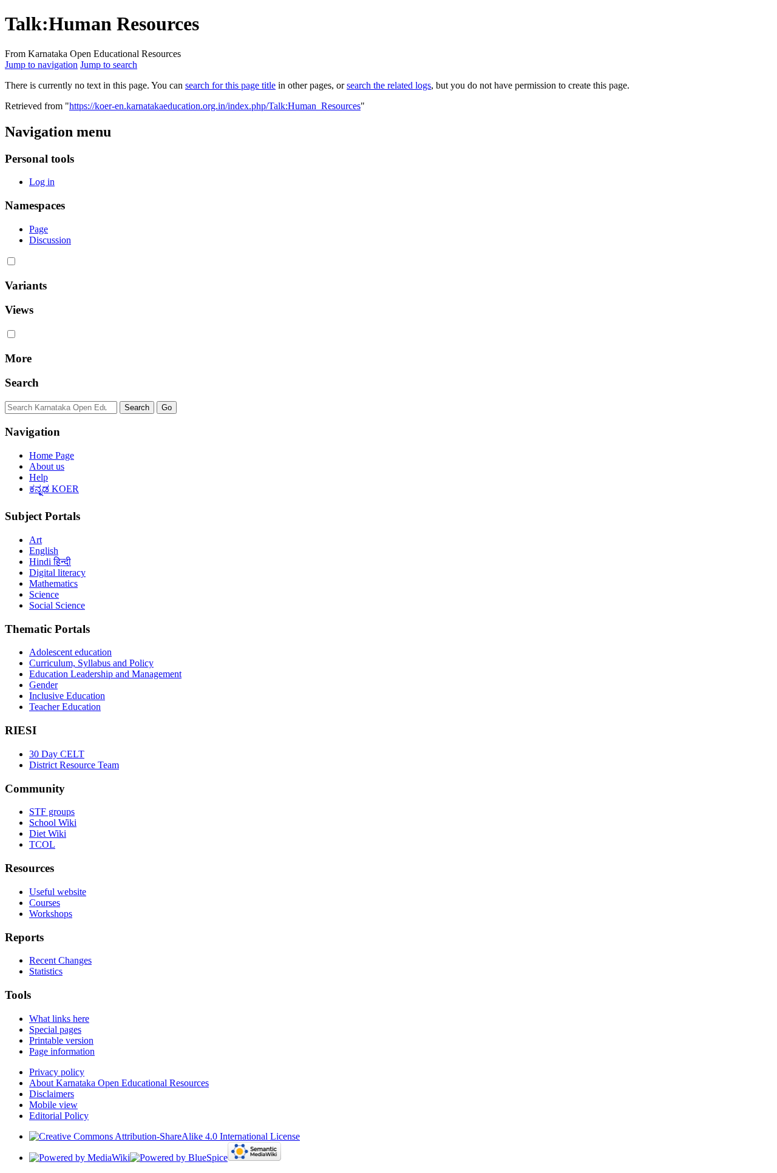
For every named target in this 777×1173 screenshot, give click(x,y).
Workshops (50, 913)
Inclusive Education (67, 696)
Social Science (57, 605)
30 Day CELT (56, 754)
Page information (62, 1051)
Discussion (50, 240)
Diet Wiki (47, 833)
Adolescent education (70, 652)
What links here (59, 1018)
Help (38, 477)
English (43, 551)
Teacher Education (65, 706)
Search (22, 382)
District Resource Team (74, 765)
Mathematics (53, 583)
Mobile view (53, 1105)
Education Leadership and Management (105, 674)
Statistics (46, 971)
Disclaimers (51, 1094)
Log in (42, 182)
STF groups (52, 811)
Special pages (55, 1029)
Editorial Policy (59, 1115)
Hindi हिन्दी (50, 561)
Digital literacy (57, 572)
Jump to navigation (41, 64)
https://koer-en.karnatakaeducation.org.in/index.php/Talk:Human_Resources (215, 106)
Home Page (51, 455)
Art (35, 540)
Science (44, 594)
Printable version (61, 1040)
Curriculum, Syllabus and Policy (91, 663)
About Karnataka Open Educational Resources (119, 1083)
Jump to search (108, 64)
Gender (43, 685)
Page (38, 229)
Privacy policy (56, 1072)
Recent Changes (60, 960)
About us (46, 466)
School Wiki (52, 822)
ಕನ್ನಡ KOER (54, 489)
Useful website (57, 892)
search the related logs (389, 85)
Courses (44, 902)
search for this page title (230, 85)
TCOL (42, 844)
